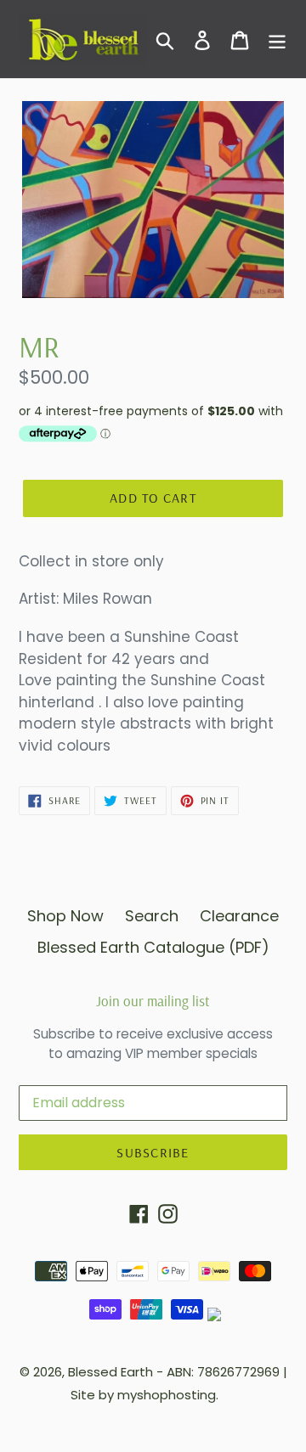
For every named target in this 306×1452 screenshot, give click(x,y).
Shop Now (65, 915)
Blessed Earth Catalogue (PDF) (153, 947)
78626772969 (238, 1372)
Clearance (239, 915)
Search (151, 915)
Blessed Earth (110, 1372)
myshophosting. (167, 1395)
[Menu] (277, 39)
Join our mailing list (153, 1001)
